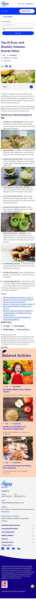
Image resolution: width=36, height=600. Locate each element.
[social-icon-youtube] (15, 549)
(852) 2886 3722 (19, 496)
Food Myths (13, 55)
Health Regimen (19, 326)
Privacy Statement (19, 591)
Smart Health (8, 17)
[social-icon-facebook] (9, 549)
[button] (32, 586)
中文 (19, 4)
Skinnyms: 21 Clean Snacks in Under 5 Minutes (18, 304)
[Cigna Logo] (5, 6)
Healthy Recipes (8, 329)
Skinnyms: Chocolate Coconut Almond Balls (17, 300)
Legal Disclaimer (6, 591)
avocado (16, 209)
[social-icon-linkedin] (20, 549)
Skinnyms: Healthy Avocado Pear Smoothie (17, 311)
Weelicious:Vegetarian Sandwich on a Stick (17, 297)
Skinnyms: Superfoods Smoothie (13, 302)
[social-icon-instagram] (4, 549)
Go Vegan (6, 326)
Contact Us (29, 4)
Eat (4, 55)
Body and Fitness (23, 329)
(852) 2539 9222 (6, 496)
